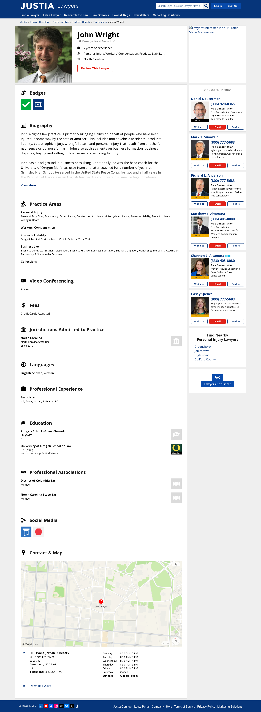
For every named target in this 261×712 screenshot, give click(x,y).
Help (169, 706)
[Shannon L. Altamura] (200, 267)
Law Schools (100, 15)
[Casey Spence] (200, 305)
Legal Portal (141, 706)
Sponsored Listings (217, 90)
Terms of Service (184, 706)
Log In (218, 5)
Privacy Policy (206, 706)
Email (217, 127)
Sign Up (233, 5)
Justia (23, 22)
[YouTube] (46, 706)
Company (158, 706)
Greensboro (100, 22)
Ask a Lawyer (52, 15)
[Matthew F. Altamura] (200, 225)
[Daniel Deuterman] (200, 110)
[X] (72, 706)
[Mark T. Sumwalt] (200, 149)
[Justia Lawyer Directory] (37, 6)
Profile (236, 127)
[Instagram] (56, 706)
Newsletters (141, 15)
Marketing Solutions (166, 15)
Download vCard (40, 686)
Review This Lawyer (95, 68)
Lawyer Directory (39, 22)
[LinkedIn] (41, 706)
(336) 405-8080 (223, 219)
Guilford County (81, 22)
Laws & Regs (121, 15)
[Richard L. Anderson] (200, 187)
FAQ (217, 377)
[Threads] (61, 706)
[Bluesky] (66, 706)
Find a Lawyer (29, 15)
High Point (202, 355)
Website (199, 127)
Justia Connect (122, 706)
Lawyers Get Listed (217, 384)
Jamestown (202, 351)
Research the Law (76, 15)
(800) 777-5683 (223, 142)
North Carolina (61, 22)
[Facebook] (51, 706)
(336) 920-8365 (223, 104)
